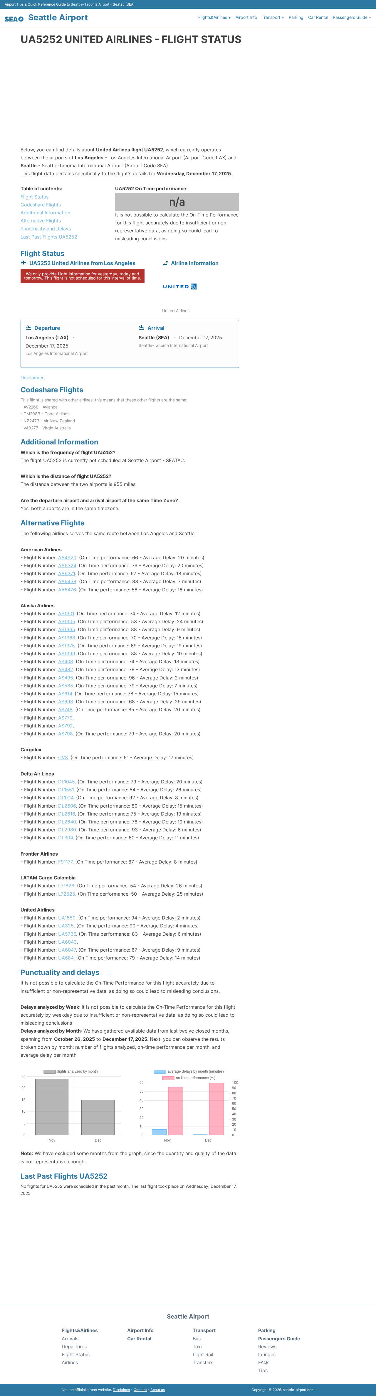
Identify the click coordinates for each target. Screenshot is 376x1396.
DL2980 (67, 830)
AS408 (65, 661)
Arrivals (70, 1339)
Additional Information (45, 213)
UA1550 (66, 918)
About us (157, 1389)
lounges (267, 1354)
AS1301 (66, 613)
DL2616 (66, 814)
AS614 (65, 694)
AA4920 (67, 557)
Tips (263, 1370)
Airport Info (246, 17)
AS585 (65, 686)
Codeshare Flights (41, 205)
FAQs (263, 1362)
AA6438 (67, 581)
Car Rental (318, 17)
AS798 (65, 734)
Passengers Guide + (352, 17)
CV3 (63, 757)
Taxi (197, 1346)
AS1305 (66, 621)
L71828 (66, 886)
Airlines (70, 1362)
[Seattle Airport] (14, 19)
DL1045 (66, 782)
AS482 (65, 669)
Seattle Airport (58, 17)
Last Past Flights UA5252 (49, 237)
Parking (296, 17)
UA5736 (67, 934)
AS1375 (66, 646)
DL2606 (67, 806)
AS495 (65, 678)
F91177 (65, 862)
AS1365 (66, 629)
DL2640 (67, 822)
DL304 (65, 838)
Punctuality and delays (46, 228)
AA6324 (67, 565)
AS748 (65, 709)
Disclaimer (121, 1389)
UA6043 (67, 942)
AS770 (65, 718)
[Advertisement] (188, 98)
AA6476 (67, 590)
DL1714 (65, 797)
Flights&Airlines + (214, 17)
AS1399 (66, 653)
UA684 (65, 958)
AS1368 (66, 638)
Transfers (203, 1362)
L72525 (66, 894)
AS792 (65, 726)
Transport (204, 1330)
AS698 (65, 701)
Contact (140, 1389)
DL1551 (66, 790)
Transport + (273, 17)
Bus (197, 1339)
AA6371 (66, 573)
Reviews (267, 1346)
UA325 (66, 926)
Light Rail (203, 1354)
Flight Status (34, 197)
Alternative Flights (41, 221)
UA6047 (67, 950)
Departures (74, 1346)
